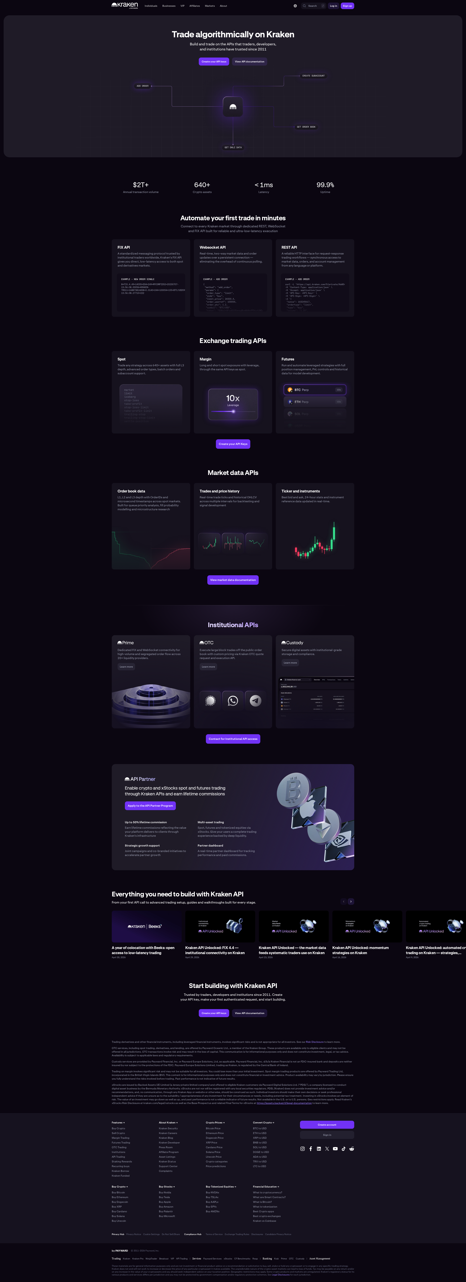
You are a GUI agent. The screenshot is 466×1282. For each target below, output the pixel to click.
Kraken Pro (137, 1258)
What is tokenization (265, 1206)
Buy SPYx (211, 1206)
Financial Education (266, 1186)
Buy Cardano (119, 1211)
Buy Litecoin (119, 1220)
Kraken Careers (168, 1133)
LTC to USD (259, 1166)
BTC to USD (260, 1128)
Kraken (126, 1258)
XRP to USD (260, 1137)
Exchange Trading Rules (237, 1234)
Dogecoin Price (215, 1137)
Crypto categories (217, 1161)
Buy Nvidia (165, 1192)
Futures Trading (121, 1142)
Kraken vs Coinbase (264, 1220)
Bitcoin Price (213, 1128)
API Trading (118, 1156)
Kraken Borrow (120, 1171)
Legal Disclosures (281, 1274)
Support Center (168, 1166)
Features (118, 1122)
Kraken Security (168, 1128)
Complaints (165, 1171)
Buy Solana (118, 1216)
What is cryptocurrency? (267, 1192)
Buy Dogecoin (120, 1202)
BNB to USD (260, 1142)
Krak (276, 1258)
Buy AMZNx (213, 1211)
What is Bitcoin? (262, 1202)
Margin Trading (120, 1137)
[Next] (351, 901)
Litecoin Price (214, 1156)
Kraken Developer (169, 1142)
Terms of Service (214, 1234)
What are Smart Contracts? (269, 1197)
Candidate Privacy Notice (278, 1234)
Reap (255, 1258)
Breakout (164, 1258)
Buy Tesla (164, 1197)
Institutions (118, 1152)
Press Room (166, 1147)
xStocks (228, 1258)
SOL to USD (260, 1147)
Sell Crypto (118, 1133)
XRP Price (211, 1142)
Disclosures (257, 1234)
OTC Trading (119, 1147)
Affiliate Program (169, 1152)
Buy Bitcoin (118, 1192)
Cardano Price (214, 1147)
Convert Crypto (263, 1122)
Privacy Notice (133, 1234)
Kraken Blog (166, 1137)
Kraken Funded (121, 1175)
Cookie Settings (151, 1234)
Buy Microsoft (167, 1216)
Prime (284, 1258)
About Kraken (168, 1122)
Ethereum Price (215, 1133)
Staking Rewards (122, 1161)
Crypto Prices (215, 1122)
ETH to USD (259, 1133)
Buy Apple (165, 1202)
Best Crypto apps (263, 1211)
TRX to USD (260, 1161)
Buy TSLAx (212, 1197)
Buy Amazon (166, 1206)
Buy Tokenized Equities (221, 1186)
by (120, 1250)
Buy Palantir (166, 1211)
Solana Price (213, 1152)
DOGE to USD (261, 1152)
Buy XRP (117, 1206)
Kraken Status (167, 1161)
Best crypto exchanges (267, 1216)
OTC (291, 1258)
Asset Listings (167, 1156)
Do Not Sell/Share (171, 1234)
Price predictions (216, 1166)
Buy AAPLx (212, 1202)
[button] (151, 5)
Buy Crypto (118, 1128)
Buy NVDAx (212, 1192)
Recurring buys (120, 1166)
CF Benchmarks (242, 1258)
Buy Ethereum (120, 1197)
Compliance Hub (192, 1234)
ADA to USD (260, 1156)
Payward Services (212, 1258)
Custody (300, 1258)
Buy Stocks (167, 1186)
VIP (172, 1258)
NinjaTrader (151, 1258)
